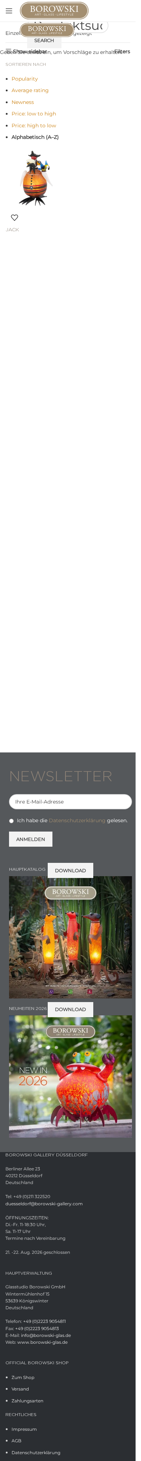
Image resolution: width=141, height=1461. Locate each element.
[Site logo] (54, 10)
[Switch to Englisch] (125, 10)
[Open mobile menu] (9, 11)
